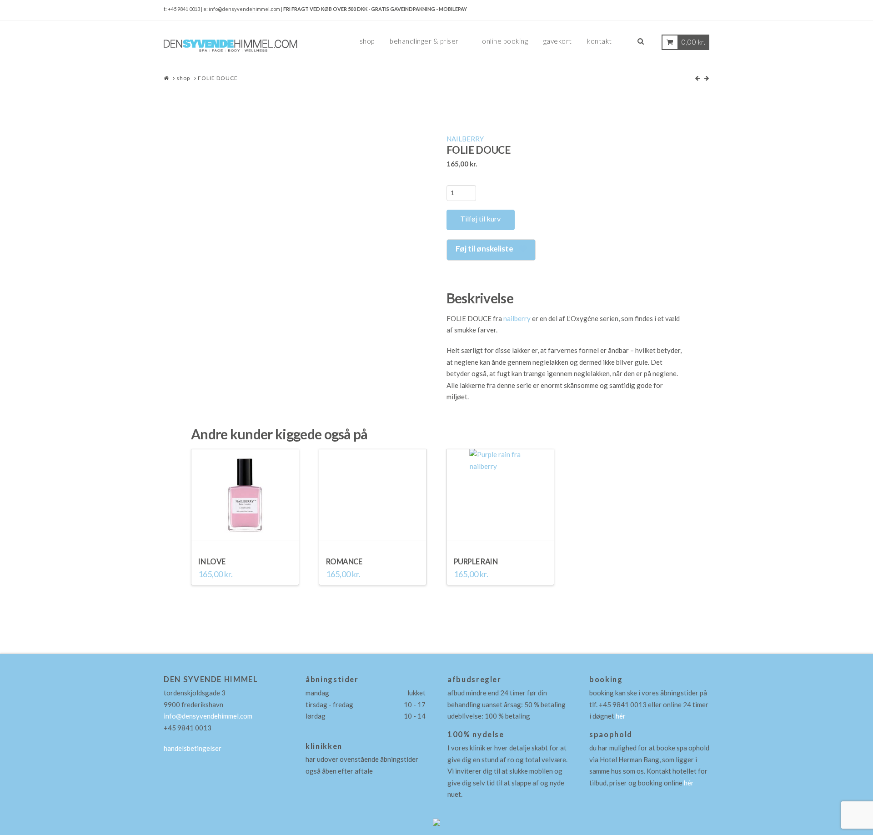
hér (621, 716)
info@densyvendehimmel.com (244, 9)
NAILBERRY (465, 139)
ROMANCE (344, 561)
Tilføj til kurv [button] (245, 536)
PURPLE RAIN (476, 561)
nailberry (517, 318)
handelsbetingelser (192, 748)
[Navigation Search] (640, 45)
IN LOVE (212, 561)
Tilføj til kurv (480, 218)
